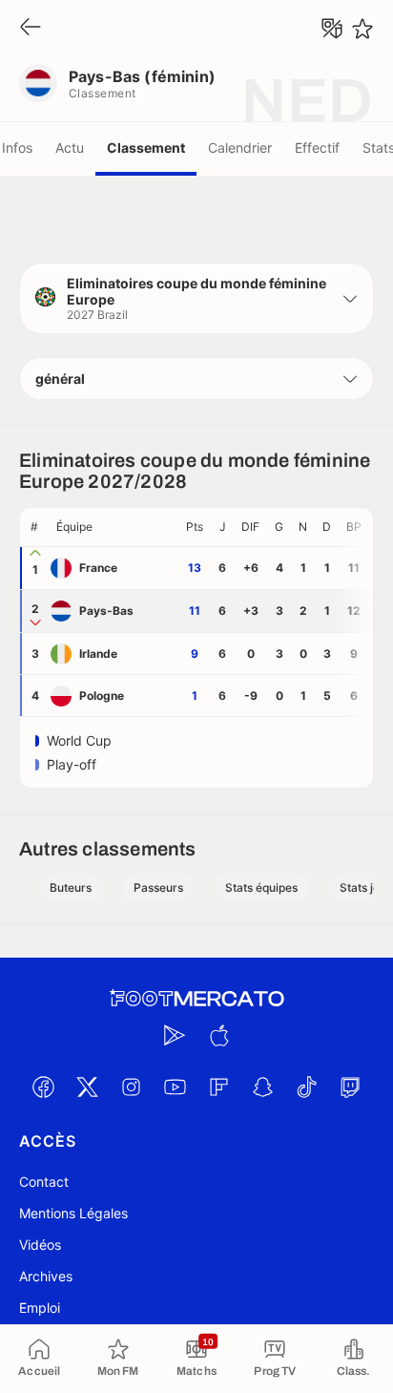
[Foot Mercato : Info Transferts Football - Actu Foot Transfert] (196, 998)
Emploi (39, 1307)
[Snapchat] (262, 1086)
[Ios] (218, 1035)
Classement (146, 147)
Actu (69, 147)
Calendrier (240, 147)
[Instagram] (130, 1086)
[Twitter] (86, 1086)
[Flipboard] (218, 1086)
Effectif (317, 147)
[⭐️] (362, 28)
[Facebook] (43, 1086)
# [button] (34, 526)
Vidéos (40, 1244)
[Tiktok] (306, 1086)
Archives (45, 1276)
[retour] (30, 28)
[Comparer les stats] (332, 28)
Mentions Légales (73, 1213)
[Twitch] (350, 1086)
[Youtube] (174, 1086)
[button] (196, 298)
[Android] (174, 1035)
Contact (44, 1181)
